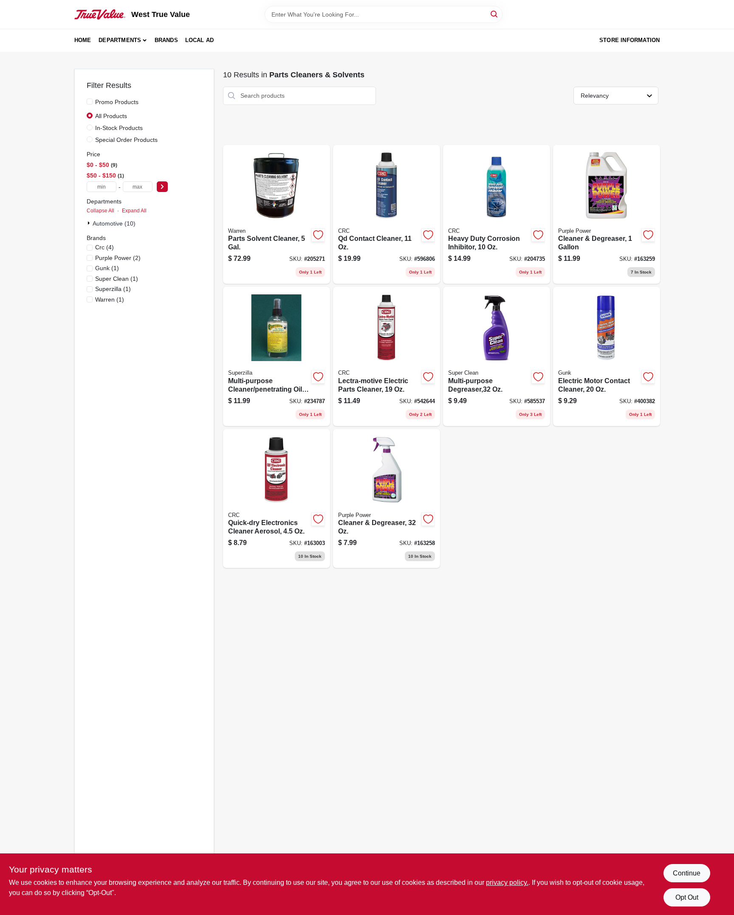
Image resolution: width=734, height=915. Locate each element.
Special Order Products (126, 140)
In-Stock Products (119, 128)
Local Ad (199, 40)
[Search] (494, 14)
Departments (120, 40)
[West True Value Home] (99, 14)
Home (82, 40)
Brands (166, 40)
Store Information (629, 40)
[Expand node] (89, 223)
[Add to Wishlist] (318, 235)
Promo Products (116, 102)
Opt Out (686, 897)
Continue (686, 873)
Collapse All (100, 211)
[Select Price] (162, 186)
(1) (107, 268)
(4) (104, 247)
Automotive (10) (114, 223)
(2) (118, 257)
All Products (111, 116)
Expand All (134, 211)
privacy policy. (507, 882)
